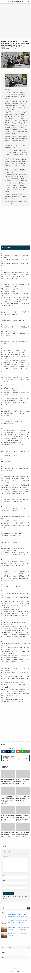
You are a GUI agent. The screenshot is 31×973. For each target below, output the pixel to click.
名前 (4, 875)
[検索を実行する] (28, 908)
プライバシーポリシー (15, 968)
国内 (8, 48)
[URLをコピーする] (27, 751)
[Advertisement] (15, 20)
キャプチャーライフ (15, 2)
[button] (3, 751)
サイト (4, 886)
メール (4, 880)
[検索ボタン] (29, 1)
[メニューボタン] (1, 1)
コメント (5, 856)
